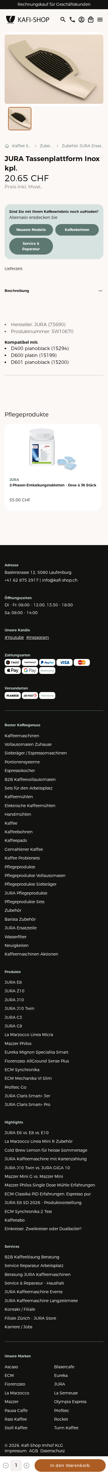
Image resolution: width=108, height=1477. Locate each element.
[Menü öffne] (99, 19)
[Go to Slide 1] (19, 118)
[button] (54, 69)
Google (74, 4)
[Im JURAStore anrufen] (72, 19)
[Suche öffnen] (63, 19)
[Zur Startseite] (28, 19)
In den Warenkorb (70, 1465)
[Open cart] (90, 19)
